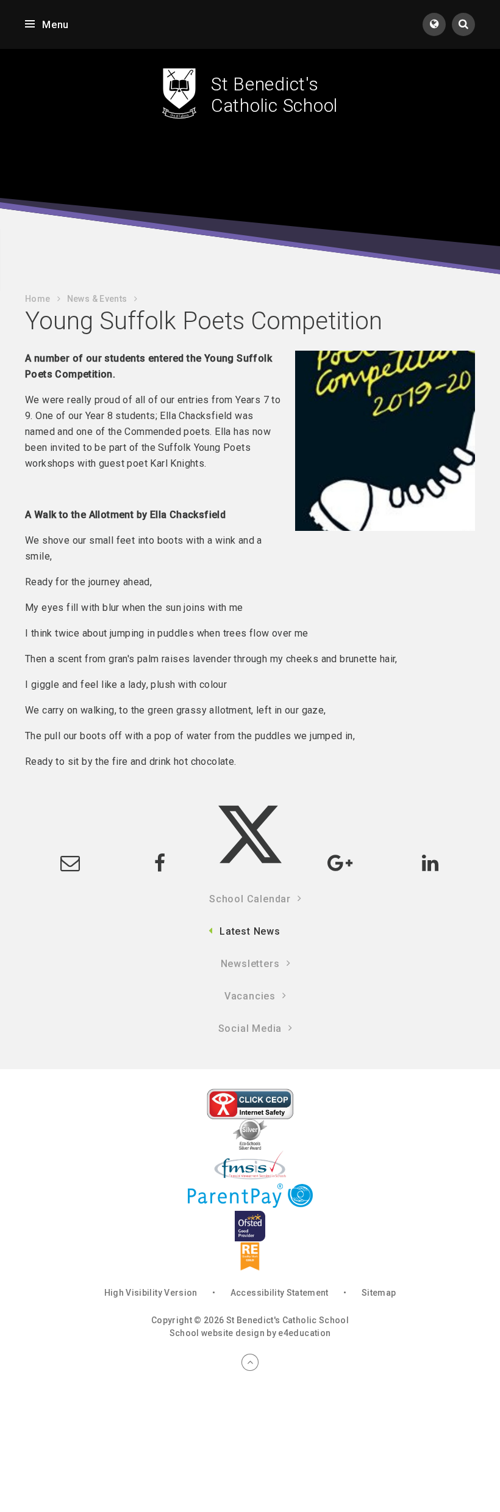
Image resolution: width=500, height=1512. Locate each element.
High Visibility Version (151, 1293)
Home (37, 299)
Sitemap (379, 1293)
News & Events (97, 299)
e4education (304, 1333)
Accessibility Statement (279, 1293)
